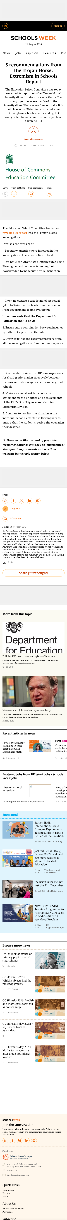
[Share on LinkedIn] (29, 501)
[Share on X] (21, 501)
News (6, 53)
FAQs (5, 1196)
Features (49, 53)
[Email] (34, 1140)
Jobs (18, 53)
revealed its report (14, 233)
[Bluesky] (19, 1140)
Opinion (32, 53)
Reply (10, 562)
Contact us (8, 1190)
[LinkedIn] (27, 1140)
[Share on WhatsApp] (5, 501)
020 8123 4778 (14, 1171)
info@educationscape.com (18, 1175)
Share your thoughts (33, 573)
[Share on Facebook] (13, 501)
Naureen (7, 527)
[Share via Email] (38, 501)
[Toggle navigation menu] (5, 26)
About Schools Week (13, 1208)
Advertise (7, 1212)
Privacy (6, 1193)
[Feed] (5, 1140)
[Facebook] (12, 1140)
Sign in (58, 25)
